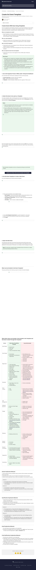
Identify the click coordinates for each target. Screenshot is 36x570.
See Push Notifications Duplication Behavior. (14, 420)
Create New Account (16, 565)
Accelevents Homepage (8, 565)
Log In (33, 1)
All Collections (4, 11)
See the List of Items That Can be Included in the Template (18, 172)
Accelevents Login (23, 565)
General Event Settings (11, 11)
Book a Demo (29, 565)
